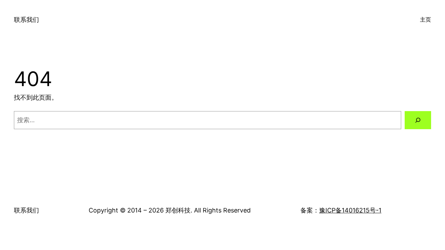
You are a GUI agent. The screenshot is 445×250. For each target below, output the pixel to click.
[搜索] (418, 120)
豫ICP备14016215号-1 (350, 210)
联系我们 (26, 19)
